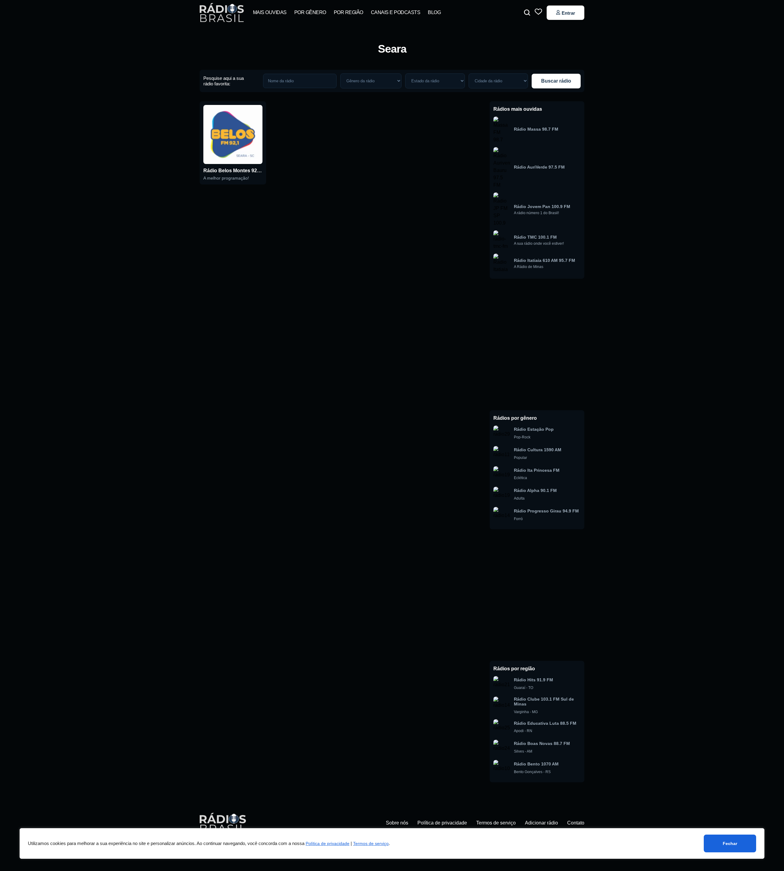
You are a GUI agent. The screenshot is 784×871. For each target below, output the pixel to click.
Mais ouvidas (270, 12)
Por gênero (310, 12)
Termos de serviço (371, 843)
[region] (392, 843)
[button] (527, 12)
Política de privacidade (327, 843)
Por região (348, 12)
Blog (434, 12)
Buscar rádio (556, 81)
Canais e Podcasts (395, 12)
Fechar (730, 843)
